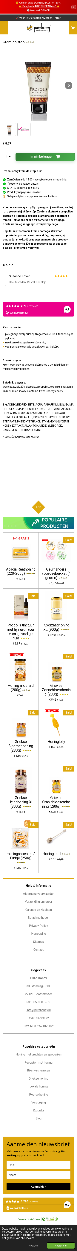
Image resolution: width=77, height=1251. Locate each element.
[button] (9, 129)
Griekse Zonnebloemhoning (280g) (56, 690)
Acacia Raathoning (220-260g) (21, 571)
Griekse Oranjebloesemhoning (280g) (56, 802)
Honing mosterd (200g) (21, 688)
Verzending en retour (38, 901)
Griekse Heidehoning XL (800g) (20, 802)
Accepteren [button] (61, 1245)
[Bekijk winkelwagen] (73, 27)
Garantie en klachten (38, 910)
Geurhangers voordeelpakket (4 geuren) (56, 573)
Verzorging (38, 1102)
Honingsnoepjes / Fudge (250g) (21, 856)
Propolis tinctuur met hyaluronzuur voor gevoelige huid (20, 631)
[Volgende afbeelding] (68, 85)
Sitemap (38, 942)
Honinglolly (56, 742)
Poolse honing (38, 1094)
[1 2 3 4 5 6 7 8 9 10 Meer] (8, 157)
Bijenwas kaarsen (38, 1070)
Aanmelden (38, 1186)
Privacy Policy (38, 926)
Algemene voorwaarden (38, 894)
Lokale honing (39, 1086)
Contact (38, 949)
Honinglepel (51, 854)
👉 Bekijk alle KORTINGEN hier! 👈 (39, 6)
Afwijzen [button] (33, 1245)
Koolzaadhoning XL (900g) (56, 627)
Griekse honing (38, 1078)
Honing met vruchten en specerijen (38, 1054)
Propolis (38, 1110)
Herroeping (38, 933)
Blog (38, 1118)
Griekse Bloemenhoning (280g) (20, 746)
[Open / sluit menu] (4, 27)
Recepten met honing (38, 1062)
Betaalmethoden (38, 917)
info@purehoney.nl (39, 1010)
